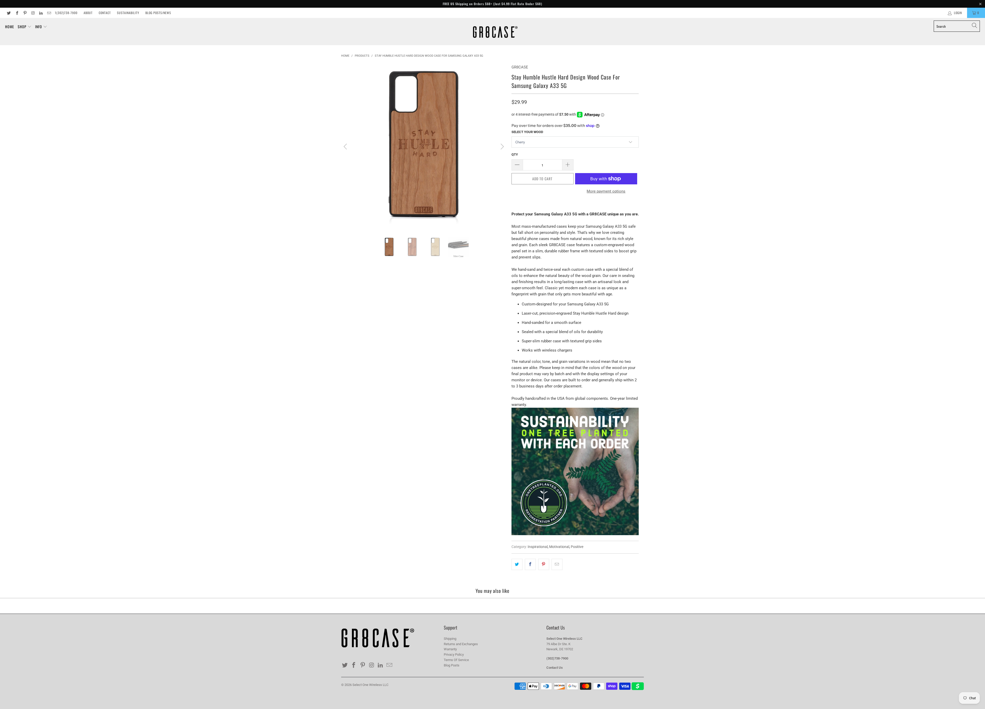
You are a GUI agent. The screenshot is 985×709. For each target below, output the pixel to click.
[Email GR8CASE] (48, 13)
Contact (105, 13)
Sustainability (128, 13)
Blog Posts (451, 665)
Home (9, 26)
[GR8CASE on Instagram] (33, 13)
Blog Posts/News (158, 13)
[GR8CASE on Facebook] (16, 13)
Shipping (450, 639)
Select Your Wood (527, 132)
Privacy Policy (454, 654)
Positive (577, 547)
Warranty (450, 649)
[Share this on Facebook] (530, 564)
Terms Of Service (456, 660)
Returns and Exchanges (461, 644)
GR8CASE (519, 67)
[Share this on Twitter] (517, 564)
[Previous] (346, 146)
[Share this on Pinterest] (543, 564)
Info (39, 26)
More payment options (606, 191)
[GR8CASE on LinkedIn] (40, 13)
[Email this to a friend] (557, 564)
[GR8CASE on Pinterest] (25, 13)
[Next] (501, 146)
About (88, 13)
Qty (514, 154)
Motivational (559, 547)
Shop (22, 26)
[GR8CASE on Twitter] (8, 13)
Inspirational (538, 547)
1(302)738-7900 (66, 13)
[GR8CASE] (495, 31)
